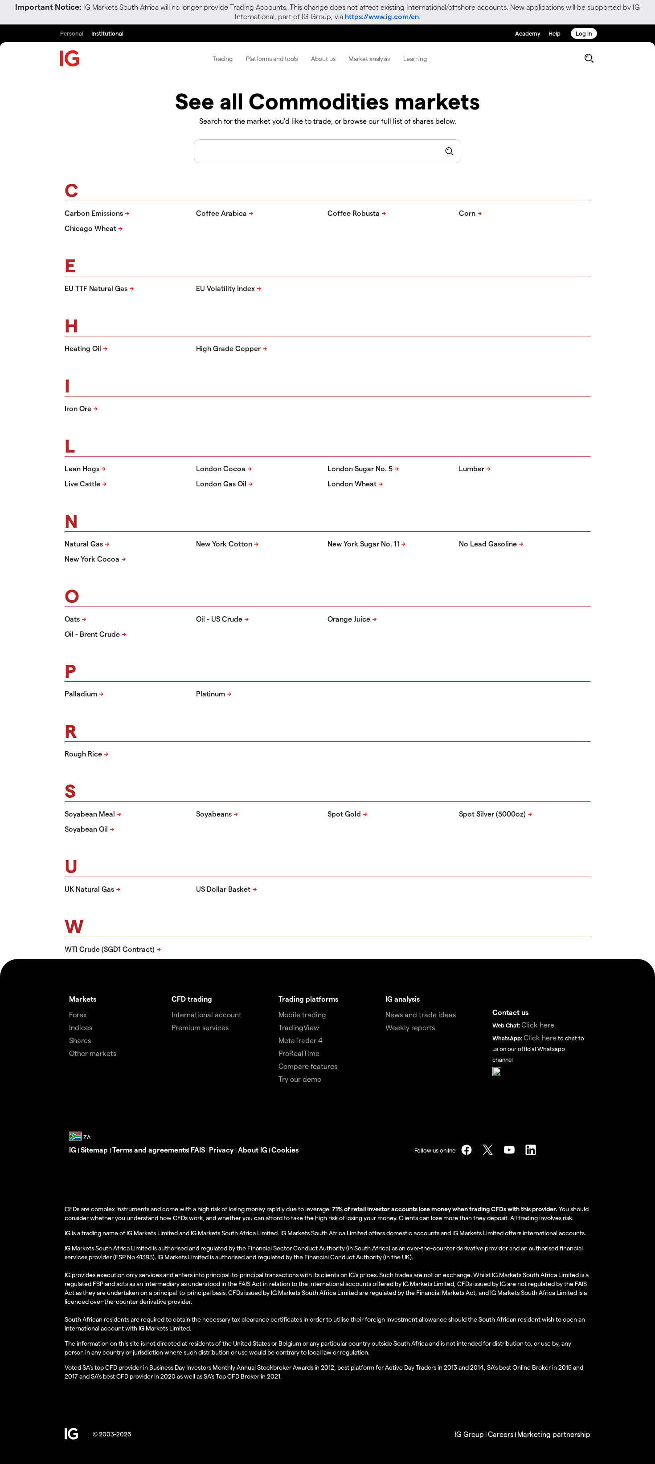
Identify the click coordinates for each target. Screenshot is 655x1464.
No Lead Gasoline (488, 543)
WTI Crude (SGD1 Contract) (110, 949)
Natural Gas (84, 543)
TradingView (298, 1027)
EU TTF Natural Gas (96, 288)
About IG (252, 1149)
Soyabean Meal (90, 813)
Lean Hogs (82, 468)
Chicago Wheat (90, 228)
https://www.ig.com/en (382, 16)
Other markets (92, 1053)
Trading (223, 58)
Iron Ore (78, 408)
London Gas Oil (221, 483)
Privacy (222, 1149)
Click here (537, 1024)
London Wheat (352, 483)
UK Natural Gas (89, 889)
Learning (415, 58)
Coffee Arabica (221, 213)
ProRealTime (298, 1053)
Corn (467, 213)
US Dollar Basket (223, 889)
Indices (80, 1027)
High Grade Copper (228, 348)
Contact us (510, 1012)
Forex (78, 1014)
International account (207, 1014)
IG (73, 1149)
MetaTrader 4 (300, 1040)
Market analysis (369, 58)
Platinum (210, 693)
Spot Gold (344, 813)
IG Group (469, 1434)
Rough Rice (83, 753)
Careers (500, 1434)
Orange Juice (349, 619)
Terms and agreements (150, 1149)
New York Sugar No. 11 (363, 543)
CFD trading (192, 999)
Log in (584, 33)
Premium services (200, 1027)
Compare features (307, 1066)
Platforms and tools (272, 58)
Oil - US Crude (219, 619)
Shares (80, 1040)
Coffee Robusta (354, 213)
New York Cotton (224, 543)
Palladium (81, 693)
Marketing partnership (553, 1434)
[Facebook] (466, 1150)
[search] (589, 58)
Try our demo (299, 1079)
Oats (72, 619)
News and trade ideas (420, 1014)
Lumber (471, 468)
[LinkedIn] (530, 1150)
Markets (82, 999)
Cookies (285, 1149)
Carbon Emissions (94, 213)
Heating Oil (83, 348)
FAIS (198, 1149)
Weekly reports (410, 1027)
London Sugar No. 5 (360, 468)
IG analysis (402, 999)
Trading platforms (308, 999)
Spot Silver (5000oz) (492, 813)
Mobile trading (302, 1014)
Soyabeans (214, 813)
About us (323, 58)
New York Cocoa (92, 558)
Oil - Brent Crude (92, 634)
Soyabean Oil (86, 829)
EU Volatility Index (225, 288)
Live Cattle (82, 483)
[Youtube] (509, 1150)
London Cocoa (221, 468)
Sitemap (95, 1149)
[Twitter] (488, 1150)
